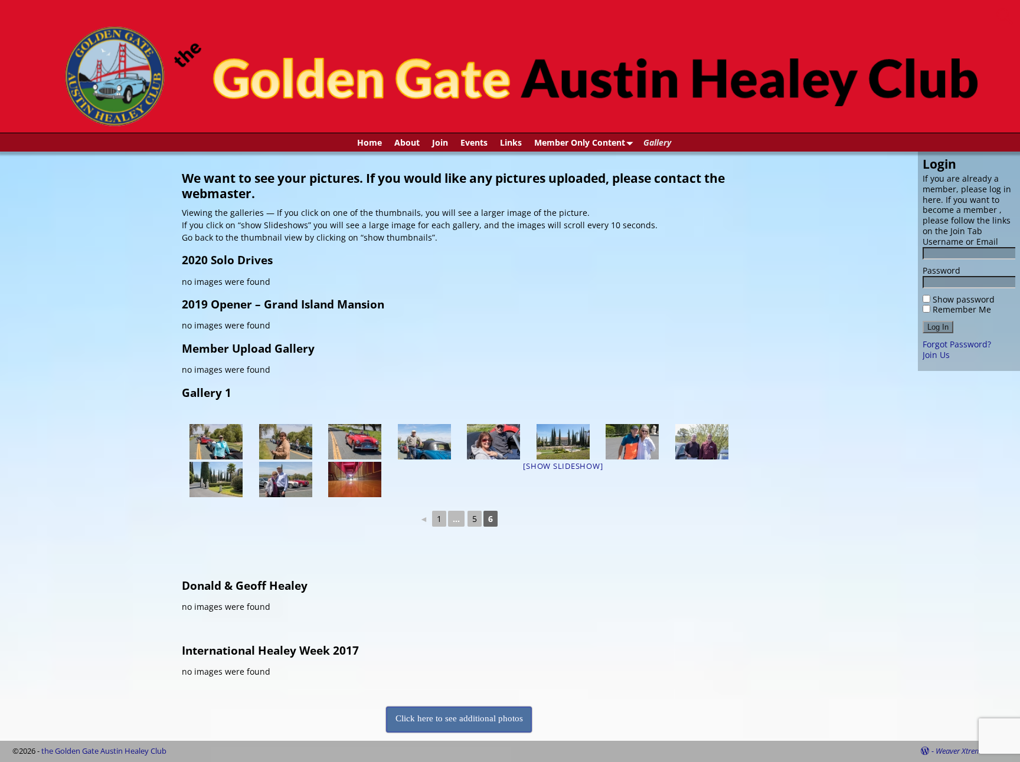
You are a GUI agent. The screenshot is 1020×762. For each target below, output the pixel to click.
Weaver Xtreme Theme (972, 750)
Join (440, 142)
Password (941, 270)
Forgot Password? (957, 344)
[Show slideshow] (563, 466)
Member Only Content (579, 142)
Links (511, 142)
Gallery (657, 142)
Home (369, 142)
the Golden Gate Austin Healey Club (103, 750)
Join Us (936, 354)
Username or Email (960, 241)
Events (474, 142)
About (407, 142)
